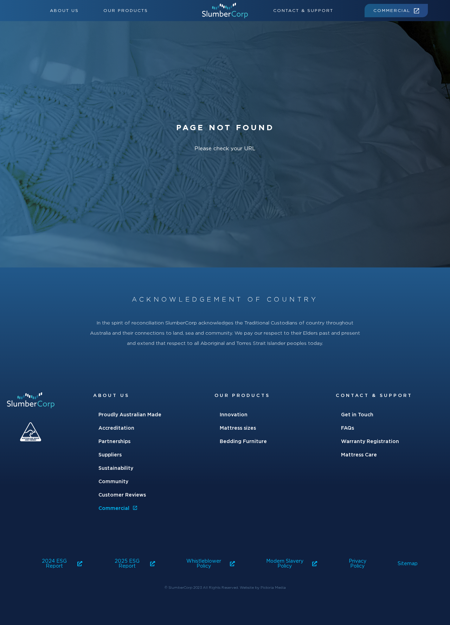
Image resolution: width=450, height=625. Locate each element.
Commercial (391, 10)
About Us (64, 10)
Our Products (125, 10)
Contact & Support (303, 10)
